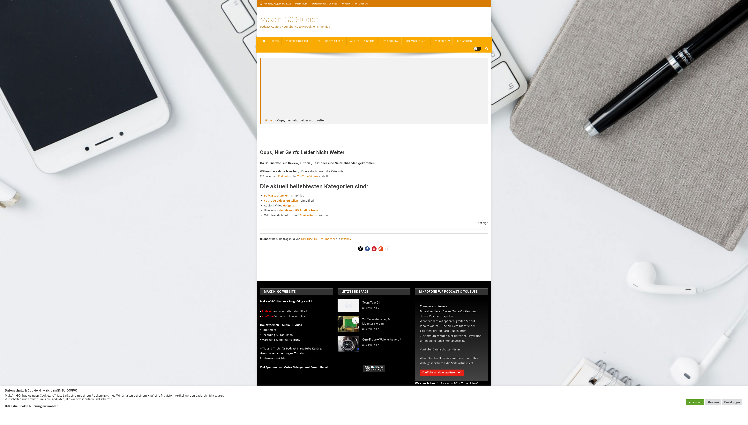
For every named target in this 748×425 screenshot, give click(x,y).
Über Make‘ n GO (415, 40)
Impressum (301, 3)
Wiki (352, 40)
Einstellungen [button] (732, 402)
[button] (360, 248)
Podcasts (440, 40)
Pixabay (346, 239)
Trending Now (389, 40)
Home (275, 40)
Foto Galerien (463, 40)
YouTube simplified (328, 40)
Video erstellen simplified (285, 316)
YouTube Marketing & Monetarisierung (376, 321)
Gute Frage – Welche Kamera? (381, 339)
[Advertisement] (374, 88)
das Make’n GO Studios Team (298, 210)
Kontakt (346, 3)
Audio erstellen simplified (284, 311)
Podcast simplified (296, 40)
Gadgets (369, 40)
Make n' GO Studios (289, 20)
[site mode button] (477, 49)
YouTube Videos (307, 176)
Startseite (306, 215)
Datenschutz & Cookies (324, 3)
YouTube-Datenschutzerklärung (440, 349)
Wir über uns (362, 3)
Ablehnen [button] (713, 402)
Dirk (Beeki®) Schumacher (318, 239)
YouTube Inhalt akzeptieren (439, 372)
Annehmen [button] (694, 402)
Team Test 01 (371, 302)
